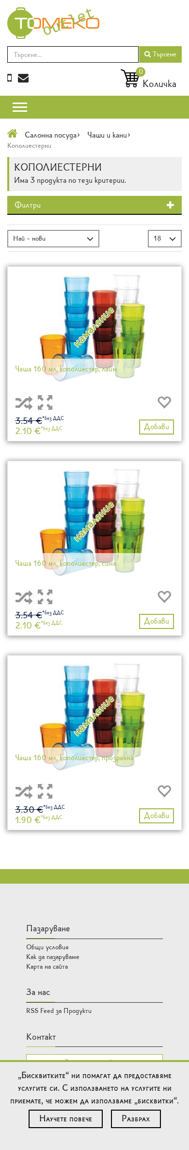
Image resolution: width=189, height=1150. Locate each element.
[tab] (94, 205)
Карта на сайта (47, 966)
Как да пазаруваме (52, 957)
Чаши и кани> (109, 134)
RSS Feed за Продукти (59, 1011)
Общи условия (47, 947)
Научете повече (65, 1118)
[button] (94, 205)
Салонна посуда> (52, 134)
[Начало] (12, 134)
